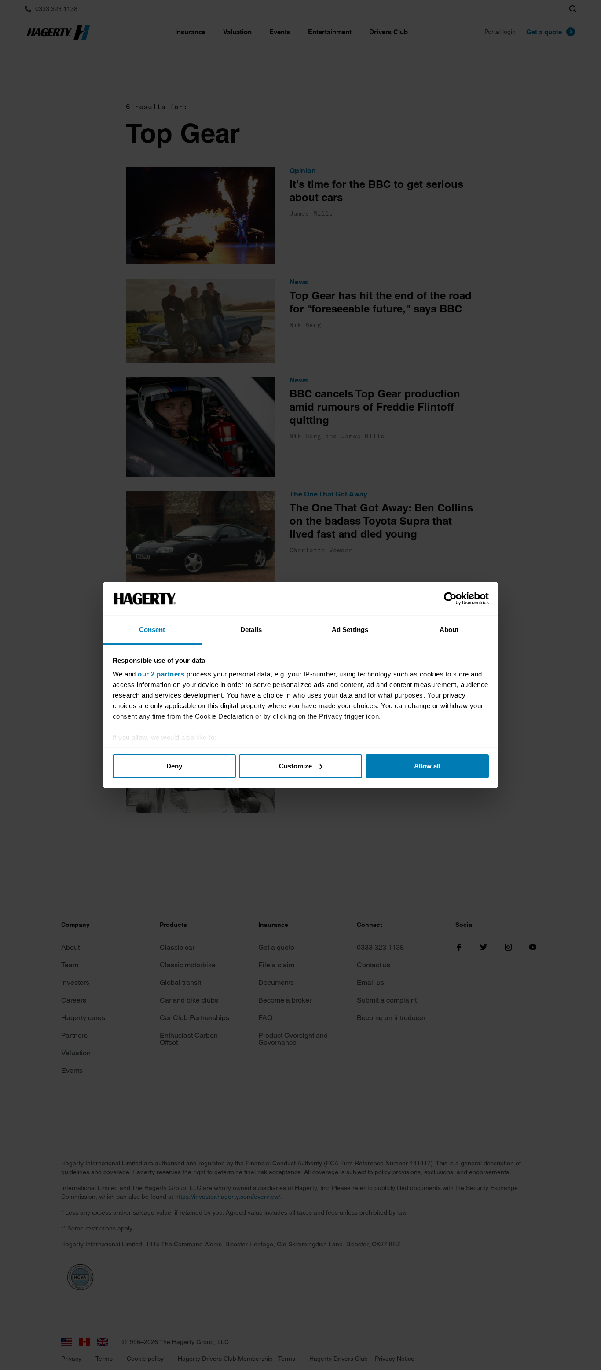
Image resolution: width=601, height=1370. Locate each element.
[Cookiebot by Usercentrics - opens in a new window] (450, 598)
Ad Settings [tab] (350, 629)
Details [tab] (251, 629)
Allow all (427, 766)
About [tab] (449, 629)
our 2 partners (161, 674)
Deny (174, 766)
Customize (295, 766)
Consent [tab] (152, 629)
